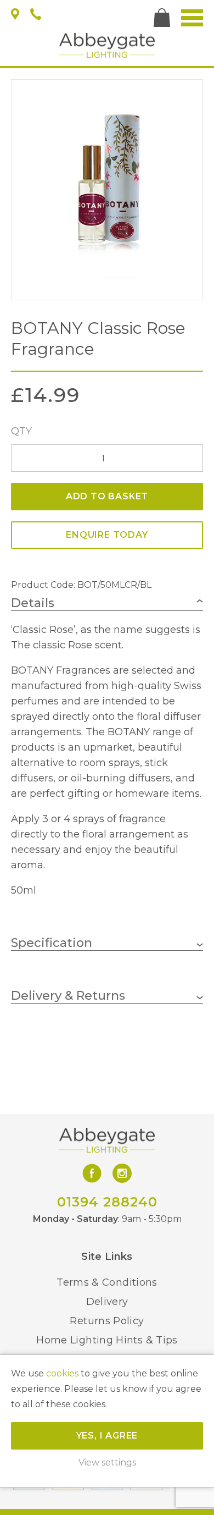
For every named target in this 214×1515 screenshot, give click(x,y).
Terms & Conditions (107, 1282)
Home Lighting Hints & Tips (106, 1340)
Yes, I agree (107, 1435)
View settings (107, 1462)
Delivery (107, 1302)
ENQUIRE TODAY (107, 535)
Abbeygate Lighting (107, 45)
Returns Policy (107, 1321)
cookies (62, 1373)
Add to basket (107, 496)
